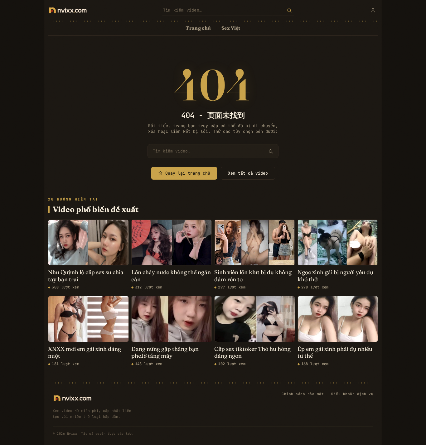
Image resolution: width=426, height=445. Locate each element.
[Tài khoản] (373, 10)
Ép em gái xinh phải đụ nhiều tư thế (335, 353)
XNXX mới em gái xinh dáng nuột (84, 353)
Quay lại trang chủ (187, 173)
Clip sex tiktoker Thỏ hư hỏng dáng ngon (252, 353)
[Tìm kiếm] (289, 10)
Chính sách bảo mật (303, 394)
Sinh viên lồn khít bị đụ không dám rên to (253, 276)
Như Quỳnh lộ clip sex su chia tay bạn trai (85, 276)
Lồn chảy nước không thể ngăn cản (171, 276)
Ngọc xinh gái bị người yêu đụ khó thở (335, 276)
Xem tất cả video (248, 173)
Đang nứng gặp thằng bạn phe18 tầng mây (165, 353)
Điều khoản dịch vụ (352, 394)
